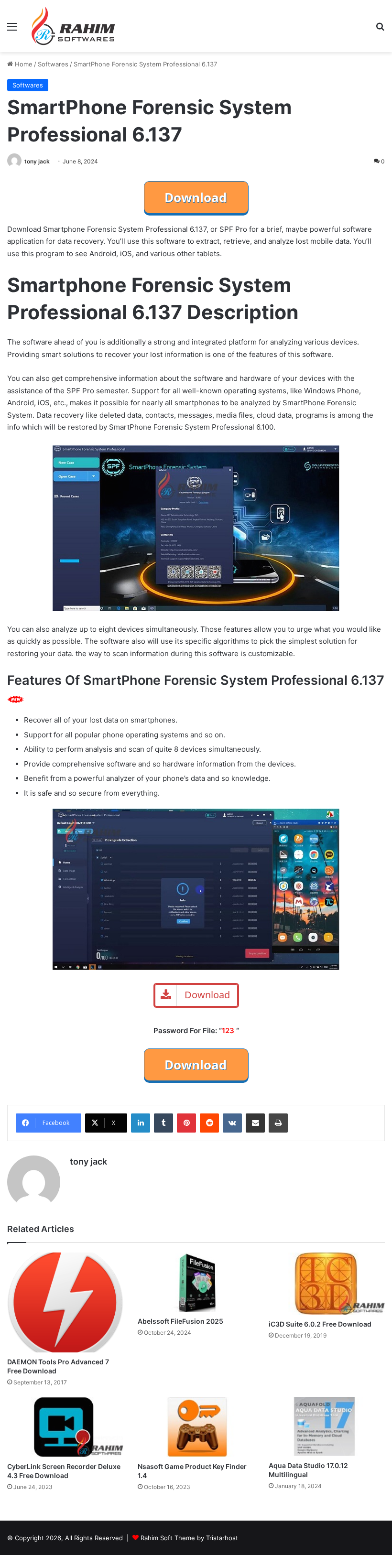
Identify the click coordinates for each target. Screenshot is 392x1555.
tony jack (37, 161)
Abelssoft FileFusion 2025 (180, 1321)
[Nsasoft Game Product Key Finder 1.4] (196, 1427)
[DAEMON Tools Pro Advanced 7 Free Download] (65, 1302)
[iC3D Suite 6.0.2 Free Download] (327, 1284)
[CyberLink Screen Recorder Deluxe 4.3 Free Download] (65, 1427)
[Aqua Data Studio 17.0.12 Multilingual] (327, 1426)
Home (23, 64)
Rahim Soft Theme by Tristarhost (189, 1538)
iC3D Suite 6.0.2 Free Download (320, 1324)
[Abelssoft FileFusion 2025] (196, 1282)
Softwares (53, 64)
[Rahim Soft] (74, 26)
